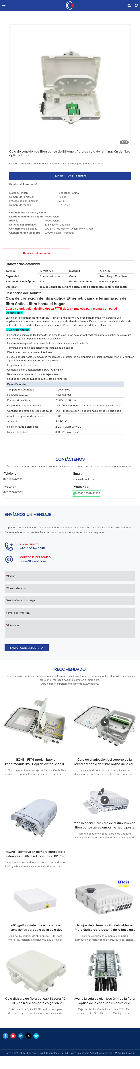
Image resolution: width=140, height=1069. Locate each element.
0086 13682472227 (88, 493)
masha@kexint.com (83, 479)
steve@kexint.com (33, 561)
